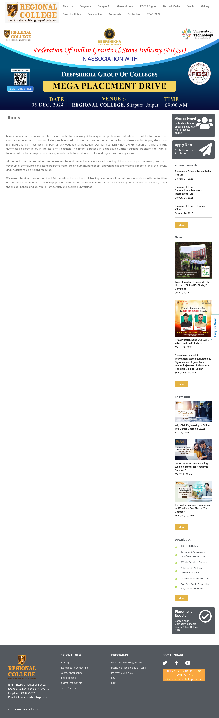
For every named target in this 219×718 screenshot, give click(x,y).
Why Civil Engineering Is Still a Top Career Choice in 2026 (192, 427)
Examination (95, 14)
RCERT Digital (148, 6)
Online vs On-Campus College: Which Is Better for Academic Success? (192, 467)
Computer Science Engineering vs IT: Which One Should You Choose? (192, 508)
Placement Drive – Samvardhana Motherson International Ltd (189, 190)
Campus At (104, 6)
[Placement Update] (205, 616)
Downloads (114, 14)
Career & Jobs (125, 6)
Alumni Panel (185, 118)
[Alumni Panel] (204, 123)
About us (68, 6)
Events (190, 6)
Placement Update (183, 614)
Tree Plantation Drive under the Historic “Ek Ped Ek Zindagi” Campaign (192, 285)
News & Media (171, 6)
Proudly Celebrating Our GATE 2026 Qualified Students (192, 341)
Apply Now (183, 145)
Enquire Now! (215, 327)
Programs (85, 6)
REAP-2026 (154, 14)
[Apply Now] (205, 149)
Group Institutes (72, 14)
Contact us (134, 14)
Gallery (205, 6)
